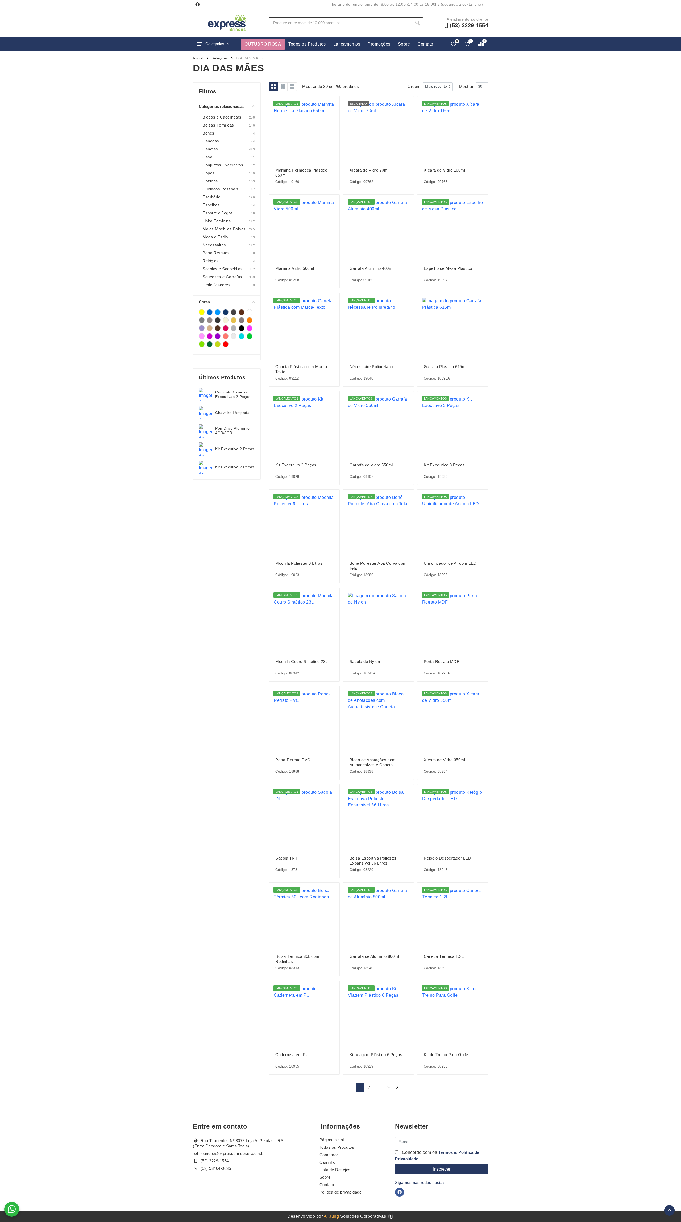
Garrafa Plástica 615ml (445, 366)
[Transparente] (233, 336)
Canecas (210, 141)
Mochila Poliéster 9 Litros (298, 563)
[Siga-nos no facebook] (197, 4)
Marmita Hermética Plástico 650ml (301, 172)
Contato (425, 44)
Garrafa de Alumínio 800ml (374, 956)
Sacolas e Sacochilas (222, 269)
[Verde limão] (218, 344)
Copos (208, 173)
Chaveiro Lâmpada (232, 412)
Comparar (328, 1154)
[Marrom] (218, 328)
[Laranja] (249, 320)
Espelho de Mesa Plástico (448, 268)
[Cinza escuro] (218, 320)
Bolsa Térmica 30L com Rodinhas (297, 959)
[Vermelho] (226, 344)
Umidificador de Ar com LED (450, 563)
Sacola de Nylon (365, 661)
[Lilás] (202, 328)
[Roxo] (218, 336)
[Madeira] (210, 328)
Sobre (404, 44)
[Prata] (233, 328)
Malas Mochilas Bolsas (224, 229)
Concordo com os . (437, 1155)
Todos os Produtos (307, 44)
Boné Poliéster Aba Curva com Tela (378, 566)
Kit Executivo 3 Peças (444, 465)
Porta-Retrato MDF (441, 661)
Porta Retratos (216, 253)
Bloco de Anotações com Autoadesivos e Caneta (373, 762)
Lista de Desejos (335, 1169)
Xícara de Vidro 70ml (369, 170)
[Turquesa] (241, 336)
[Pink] (226, 328)
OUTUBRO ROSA (262, 44)
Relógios (210, 261)
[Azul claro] (218, 312)
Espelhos (211, 205)
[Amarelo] (202, 312)
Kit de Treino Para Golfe (446, 1054)
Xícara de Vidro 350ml (444, 759)
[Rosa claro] (202, 336)
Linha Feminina (216, 221)
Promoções (379, 44)
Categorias (214, 44)
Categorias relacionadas (221, 106)
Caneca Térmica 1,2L (444, 956)
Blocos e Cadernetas (222, 117)
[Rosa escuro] (210, 336)
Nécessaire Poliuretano (371, 366)
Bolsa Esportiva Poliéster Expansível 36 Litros (373, 860)
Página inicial (331, 1140)
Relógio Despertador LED (447, 858)
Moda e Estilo (215, 237)
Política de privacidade (340, 1192)
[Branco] (249, 312)
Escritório (211, 197)
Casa (207, 157)
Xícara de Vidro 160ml (444, 170)
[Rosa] (249, 328)
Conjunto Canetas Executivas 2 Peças (232, 394)
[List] (292, 86)
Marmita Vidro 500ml (294, 268)
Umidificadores (216, 285)
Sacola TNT (286, 858)
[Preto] (241, 328)
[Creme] (226, 320)
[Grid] (273, 86)
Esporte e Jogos (217, 213)
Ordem (414, 86)
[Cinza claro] (210, 320)
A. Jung (331, 1216)
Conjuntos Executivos (222, 165)
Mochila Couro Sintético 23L (301, 661)
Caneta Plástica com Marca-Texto (302, 369)
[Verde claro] (202, 344)
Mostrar (466, 86)
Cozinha (210, 181)
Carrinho (327, 1162)
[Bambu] (233, 312)
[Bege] (241, 312)
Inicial (198, 58)
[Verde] (249, 336)
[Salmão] (226, 336)
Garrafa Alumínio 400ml (371, 268)
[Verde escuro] (210, 344)
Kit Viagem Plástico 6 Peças (376, 1054)
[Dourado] (233, 320)
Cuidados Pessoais (220, 189)
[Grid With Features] (283, 86)
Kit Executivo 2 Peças (234, 449)
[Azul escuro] (226, 312)
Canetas (210, 149)
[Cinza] (202, 320)
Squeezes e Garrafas (222, 277)
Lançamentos (346, 44)
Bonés (208, 133)
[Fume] (241, 320)
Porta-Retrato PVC (292, 759)
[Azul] (210, 312)
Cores (204, 302)
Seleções (219, 58)
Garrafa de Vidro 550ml (371, 465)
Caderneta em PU (292, 1054)
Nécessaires (214, 245)
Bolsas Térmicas (218, 125)
